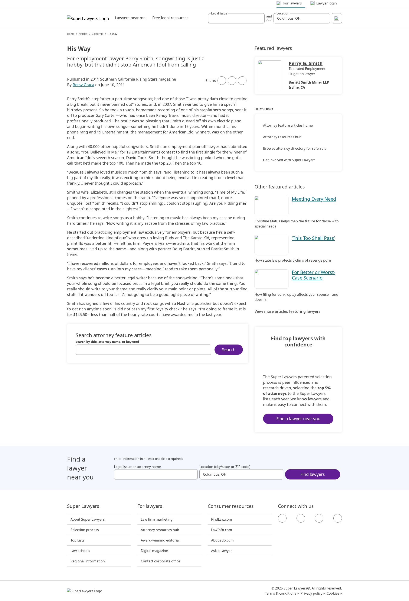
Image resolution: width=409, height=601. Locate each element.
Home (70, 34)
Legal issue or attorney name (137, 466)
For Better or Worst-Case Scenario (313, 275)
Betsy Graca (83, 84)
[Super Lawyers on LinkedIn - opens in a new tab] (337, 518)
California (97, 34)
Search (228, 349)
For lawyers (149, 506)
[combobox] (236, 18)
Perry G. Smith (306, 63)
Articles (83, 34)
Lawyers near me (130, 17)
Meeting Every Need (314, 199)
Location (283, 13)
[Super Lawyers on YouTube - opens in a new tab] (319, 518)
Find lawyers (312, 474)
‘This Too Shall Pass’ (313, 238)
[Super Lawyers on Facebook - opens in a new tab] (282, 518)
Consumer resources (231, 506)
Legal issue (219, 13)
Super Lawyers (83, 506)
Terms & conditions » (282, 593)
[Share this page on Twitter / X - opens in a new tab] (232, 80)
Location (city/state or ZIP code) (224, 466)
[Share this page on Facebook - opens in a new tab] (221, 80)
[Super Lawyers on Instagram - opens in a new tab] (301, 518)
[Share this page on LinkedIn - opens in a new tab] (242, 80)
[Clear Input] (259, 18)
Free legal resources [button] (170, 17)
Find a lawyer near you (298, 418)
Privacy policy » (313, 593)
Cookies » (334, 593)
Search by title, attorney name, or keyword (107, 342)
